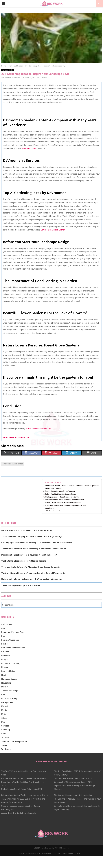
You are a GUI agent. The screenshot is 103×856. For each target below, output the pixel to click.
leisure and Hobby (9, 698)
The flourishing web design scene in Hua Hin (20, 585)
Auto (3, 628)
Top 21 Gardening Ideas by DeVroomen (60, 491)
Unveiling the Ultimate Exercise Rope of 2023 (73, 782)
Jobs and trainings (9, 691)
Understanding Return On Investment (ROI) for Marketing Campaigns (31, 579)
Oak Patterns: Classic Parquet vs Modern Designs (23, 561)
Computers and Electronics (13, 648)
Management (7, 702)
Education (5, 656)
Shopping (5, 730)
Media (4, 710)
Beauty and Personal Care (12, 632)
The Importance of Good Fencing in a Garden (62, 497)
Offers (4, 718)
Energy (4, 659)
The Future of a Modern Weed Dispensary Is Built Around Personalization (33, 549)
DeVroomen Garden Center (53, 230)
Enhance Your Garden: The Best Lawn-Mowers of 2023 (24, 795)
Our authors (46, 853)
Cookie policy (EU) (33, 853)
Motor (4, 714)
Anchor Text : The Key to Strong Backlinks (18, 813)
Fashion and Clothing (10, 663)
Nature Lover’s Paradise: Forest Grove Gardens (63, 503)
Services (5, 726)
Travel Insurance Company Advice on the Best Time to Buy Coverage (31, 536)
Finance (4, 667)
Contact (78, 853)
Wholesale (6, 749)
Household (6, 683)
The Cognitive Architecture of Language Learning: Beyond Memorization (33, 573)
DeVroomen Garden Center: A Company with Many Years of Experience (72, 486)
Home (21, 853)
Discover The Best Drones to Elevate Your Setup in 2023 (24, 778)
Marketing (5, 706)
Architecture (6, 624)
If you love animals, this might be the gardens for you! (65, 505)
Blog (3, 636)
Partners (57, 853)
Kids (3, 695)
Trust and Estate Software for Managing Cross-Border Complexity (30, 567)
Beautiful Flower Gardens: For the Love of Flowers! (64, 500)
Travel (4, 745)
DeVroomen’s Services (53, 488)
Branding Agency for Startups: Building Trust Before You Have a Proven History (36, 543)
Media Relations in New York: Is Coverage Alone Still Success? (29, 555)
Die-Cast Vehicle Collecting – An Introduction (73, 795)
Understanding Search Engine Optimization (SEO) (22, 789)
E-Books (5, 652)
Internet (4, 687)
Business (5, 644)
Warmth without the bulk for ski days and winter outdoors (26, 530)
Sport (3, 734)
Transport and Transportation (14, 741)
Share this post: (54, 511)
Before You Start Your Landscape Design (60, 494)
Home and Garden (7, 70)
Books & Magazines (10, 640)
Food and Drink (8, 671)
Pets (3, 722)
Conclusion (49, 508)
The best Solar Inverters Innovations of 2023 (73, 778)
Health (4, 675)
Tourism (5, 738)
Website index (67, 853)
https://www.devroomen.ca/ (38, 428)
